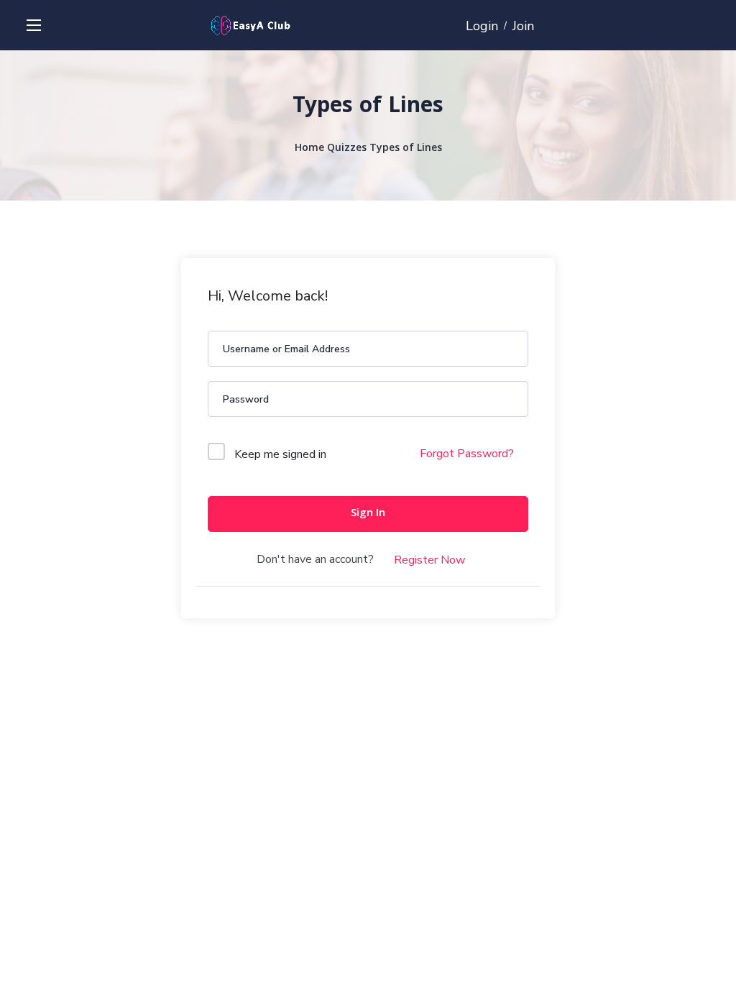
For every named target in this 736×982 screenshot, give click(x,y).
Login (482, 26)
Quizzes (347, 148)
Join (523, 26)
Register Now (429, 560)
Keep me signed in (280, 454)
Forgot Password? (467, 454)
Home (309, 148)
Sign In (368, 514)
